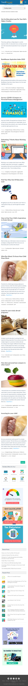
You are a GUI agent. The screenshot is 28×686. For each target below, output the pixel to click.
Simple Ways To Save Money (8, 560)
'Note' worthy (8, 87)
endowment (16, 302)
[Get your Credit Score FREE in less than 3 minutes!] (12, 505)
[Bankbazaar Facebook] (13, 679)
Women (21, 173)
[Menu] (25, 2)
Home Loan (5, 481)
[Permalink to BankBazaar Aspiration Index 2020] (14, 77)
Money (23, 89)
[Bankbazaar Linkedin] (11, 679)
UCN (20, 91)
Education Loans (8, 51)
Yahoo (2, 302)
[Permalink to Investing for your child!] (14, 435)
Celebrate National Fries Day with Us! (10, 555)
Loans (2, 53)
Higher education (23, 51)
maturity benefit (22, 302)
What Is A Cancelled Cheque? (14, 576)
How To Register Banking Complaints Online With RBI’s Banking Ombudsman (16, 610)
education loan (9, 53)
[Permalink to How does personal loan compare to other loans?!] (14, 387)
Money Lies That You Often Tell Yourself (10, 553)
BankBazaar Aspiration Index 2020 (13, 59)
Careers (7, 680)
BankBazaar (13, 87)
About (3, 680)
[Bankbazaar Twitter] (8, 679)
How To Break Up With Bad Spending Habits (11, 563)
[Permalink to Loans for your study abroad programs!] (14, 334)
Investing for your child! (9, 413)
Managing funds (4, 173)
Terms (20, 680)
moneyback (3, 304)
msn (10, 455)
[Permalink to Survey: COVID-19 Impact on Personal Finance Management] (14, 117)
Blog (17, 680)
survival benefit (10, 304)
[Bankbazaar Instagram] (16, 679)
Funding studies (16, 51)
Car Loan (14, 481)
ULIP (15, 304)
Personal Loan (14, 474)
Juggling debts (19, 89)
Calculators (22, 481)
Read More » (9, 295)
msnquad (13, 455)
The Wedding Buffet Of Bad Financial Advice (11, 568)
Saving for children (20, 300)
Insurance (14, 300)
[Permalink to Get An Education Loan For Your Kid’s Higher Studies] (14, 38)
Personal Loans (10, 407)
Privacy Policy (21, 684)
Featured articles (8, 454)
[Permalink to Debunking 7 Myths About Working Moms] (14, 159)
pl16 (17, 407)
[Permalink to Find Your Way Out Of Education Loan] (14, 199)
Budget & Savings (20, 87)
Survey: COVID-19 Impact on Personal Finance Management (11, 98)
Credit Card (5, 474)
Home (6, 5)
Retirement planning (14, 91)
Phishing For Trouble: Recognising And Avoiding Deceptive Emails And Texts (12, 558)
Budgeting (7, 171)
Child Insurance (8, 298)
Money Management (12, 5)
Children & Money (5, 89)
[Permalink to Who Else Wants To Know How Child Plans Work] (14, 280)
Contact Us (12, 680)
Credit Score (22, 474)
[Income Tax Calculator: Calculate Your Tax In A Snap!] (12, 543)
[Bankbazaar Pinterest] (19, 679)
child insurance (10, 302)
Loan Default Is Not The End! (14, 600)
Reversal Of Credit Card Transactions (16, 595)
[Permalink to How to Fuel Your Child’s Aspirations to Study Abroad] (14, 237)
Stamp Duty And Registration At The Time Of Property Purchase (17, 582)
